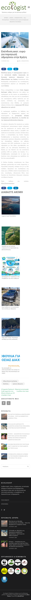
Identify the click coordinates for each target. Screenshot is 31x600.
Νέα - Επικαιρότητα (24, 61)
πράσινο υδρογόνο (18, 383)
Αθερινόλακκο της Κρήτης (10, 381)
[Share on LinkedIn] (15, 69)
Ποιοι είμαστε (5, 500)
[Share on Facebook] (3, 69)
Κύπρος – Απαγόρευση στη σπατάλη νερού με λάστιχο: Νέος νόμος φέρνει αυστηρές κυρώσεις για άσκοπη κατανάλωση (19, 544)
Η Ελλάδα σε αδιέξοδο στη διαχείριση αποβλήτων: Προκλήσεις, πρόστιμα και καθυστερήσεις (16, 533)
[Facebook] (1, 510)
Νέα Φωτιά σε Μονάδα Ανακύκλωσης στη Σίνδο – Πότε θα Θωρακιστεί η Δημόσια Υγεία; (19, 522)
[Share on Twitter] (9, 69)
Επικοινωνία (4, 504)
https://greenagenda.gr (7, 183)
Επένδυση (5, 383)
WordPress (21, 596)
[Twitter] (4, 510)
